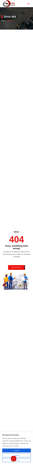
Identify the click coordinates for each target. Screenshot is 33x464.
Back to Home (16, 267)
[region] (16, 448)
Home (3, 20)
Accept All (16, 450)
